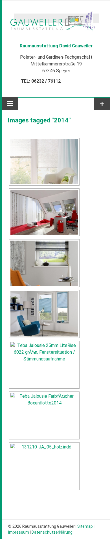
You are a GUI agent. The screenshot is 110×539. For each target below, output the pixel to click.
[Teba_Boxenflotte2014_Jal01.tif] (44, 415)
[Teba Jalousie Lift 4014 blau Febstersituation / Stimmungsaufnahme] (44, 313)
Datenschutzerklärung (52, 532)
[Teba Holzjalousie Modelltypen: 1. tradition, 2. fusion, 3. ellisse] (44, 466)
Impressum (18, 532)
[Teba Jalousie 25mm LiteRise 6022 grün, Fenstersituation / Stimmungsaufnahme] (44, 364)
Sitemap (85, 526)
